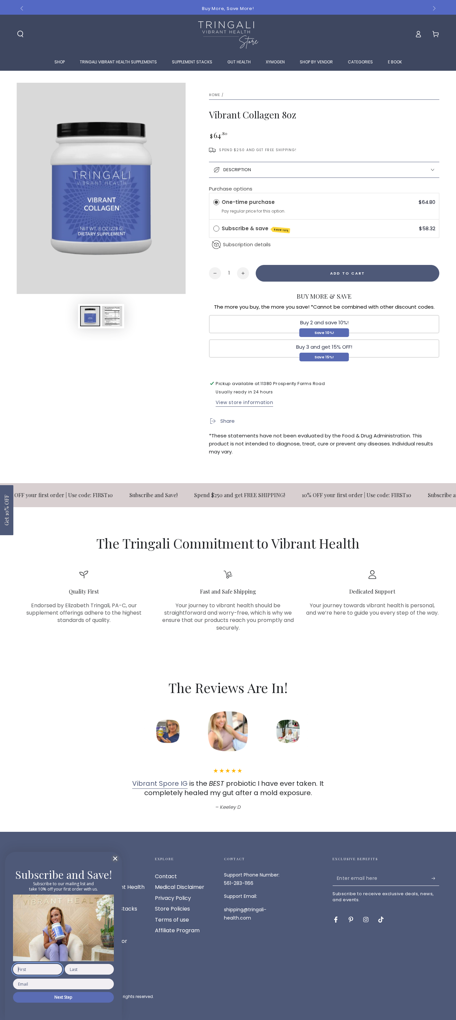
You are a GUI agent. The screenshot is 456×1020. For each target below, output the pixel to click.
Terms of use (172, 920)
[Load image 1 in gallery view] (90, 316)
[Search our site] (20, 34)
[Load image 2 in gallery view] (112, 316)
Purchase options (230, 188)
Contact (166, 876)
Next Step (63, 997)
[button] (6, 510)
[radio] (216, 202)
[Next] (333, 731)
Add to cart (347, 273)
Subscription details (247, 244)
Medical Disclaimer (179, 887)
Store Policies (172, 909)
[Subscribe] (435, 878)
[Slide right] (433, 9)
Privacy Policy (173, 898)
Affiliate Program (177, 930)
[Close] (115, 859)
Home (214, 94)
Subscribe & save (255, 229)
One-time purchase (248, 202)
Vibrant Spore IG (160, 783)
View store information (244, 402)
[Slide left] (22, 9)
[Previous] (123, 731)
